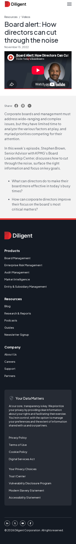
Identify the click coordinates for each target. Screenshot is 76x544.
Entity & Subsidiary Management (25, 286)
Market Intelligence (17, 279)
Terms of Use (18, 444)
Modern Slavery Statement (26, 490)
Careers (9, 361)
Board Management (17, 258)
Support (9, 368)
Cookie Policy (18, 451)
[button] (69, 4)
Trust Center (17, 476)
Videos (26, 16)
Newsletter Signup (16, 334)
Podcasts (10, 320)
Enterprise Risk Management (23, 265)
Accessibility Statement (25, 497)
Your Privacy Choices (23, 469)
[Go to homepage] (18, 235)
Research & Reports (17, 313)
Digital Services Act (22, 459)
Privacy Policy (18, 437)
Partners (9, 375)
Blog (7, 306)
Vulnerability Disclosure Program (30, 483)
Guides (9, 327)
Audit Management (16, 272)
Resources (11, 16)
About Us (10, 354)
